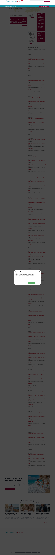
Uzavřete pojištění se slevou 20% (43, 6)
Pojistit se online (47, 1)
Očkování (10, 3)
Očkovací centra (38, 3)
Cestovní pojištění (26, 3)
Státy (6, 3)
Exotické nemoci (15, 3)
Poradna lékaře (33, 3)
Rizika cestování (21, 3)
